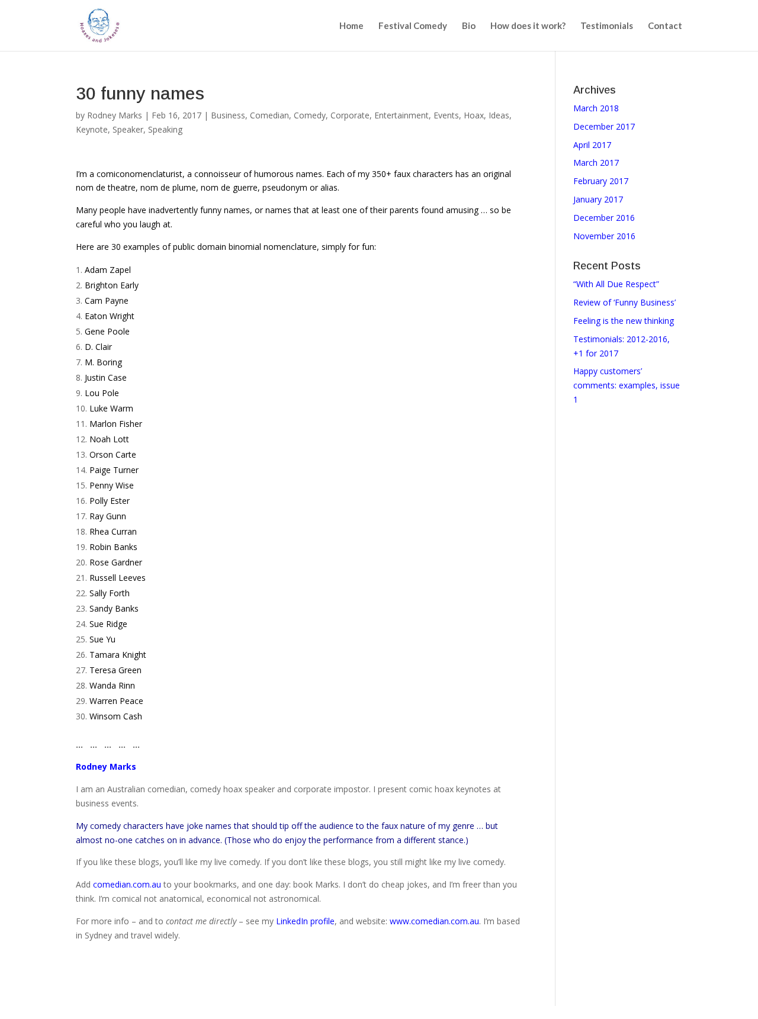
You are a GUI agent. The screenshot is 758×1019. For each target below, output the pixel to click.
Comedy (310, 115)
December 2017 (604, 126)
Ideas (499, 115)
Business (228, 115)
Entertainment (401, 115)
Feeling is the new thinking (623, 320)
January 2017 (598, 199)
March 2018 (596, 108)
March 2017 (596, 162)
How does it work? (528, 26)
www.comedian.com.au (434, 921)
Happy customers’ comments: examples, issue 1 (626, 385)
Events (446, 115)
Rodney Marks (114, 115)
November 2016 (604, 236)
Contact (665, 26)
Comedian (269, 115)
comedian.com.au (127, 884)
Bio (469, 26)
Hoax (474, 115)
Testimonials (606, 26)
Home (351, 26)
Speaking (165, 129)
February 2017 (600, 181)
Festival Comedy (412, 26)
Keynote (92, 129)
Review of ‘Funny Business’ (624, 302)
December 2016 (604, 217)
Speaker (128, 129)
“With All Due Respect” (616, 284)
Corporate (350, 115)
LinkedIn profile (305, 921)
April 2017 (592, 144)
